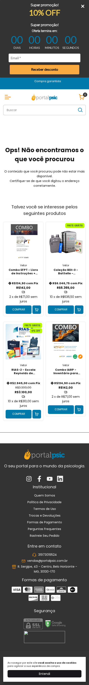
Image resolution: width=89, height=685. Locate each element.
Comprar (18, 309)
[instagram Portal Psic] (29, 479)
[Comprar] (36, 309)
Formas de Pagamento (44, 522)
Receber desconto (44, 69)
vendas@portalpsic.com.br (47, 561)
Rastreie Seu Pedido (44, 535)
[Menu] (8, 97)
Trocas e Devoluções (44, 515)
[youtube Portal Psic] (49, 479)
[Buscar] (80, 110)
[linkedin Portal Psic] (60, 479)
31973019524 (47, 555)
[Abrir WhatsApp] (78, 674)
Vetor (23, 265)
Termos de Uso (44, 509)
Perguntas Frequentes (44, 529)
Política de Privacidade (44, 502)
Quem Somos (44, 495)
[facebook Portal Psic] (39, 479)
